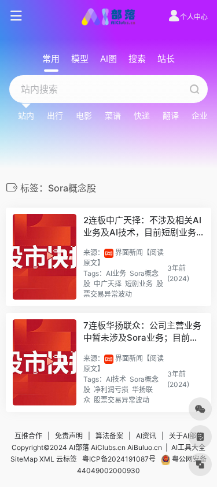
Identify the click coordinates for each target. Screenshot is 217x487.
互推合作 (28, 435)
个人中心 (194, 17)
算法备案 (109, 435)
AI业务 (116, 273)
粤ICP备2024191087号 (119, 459)
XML (46, 459)
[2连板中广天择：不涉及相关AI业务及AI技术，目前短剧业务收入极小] (44, 257)
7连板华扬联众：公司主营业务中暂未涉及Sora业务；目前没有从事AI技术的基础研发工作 (142, 332)
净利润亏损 (111, 389)
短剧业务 (139, 283)
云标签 (66, 459)
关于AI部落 (186, 435)
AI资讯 (146, 435)
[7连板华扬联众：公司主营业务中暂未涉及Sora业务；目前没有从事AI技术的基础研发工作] (44, 362)
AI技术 (116, 379)
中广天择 (108, 283)
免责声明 (69, 435)
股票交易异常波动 (121, 400)
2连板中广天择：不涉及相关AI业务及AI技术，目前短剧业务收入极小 (142, 227)
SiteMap (24, 459)
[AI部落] (108, 16)
